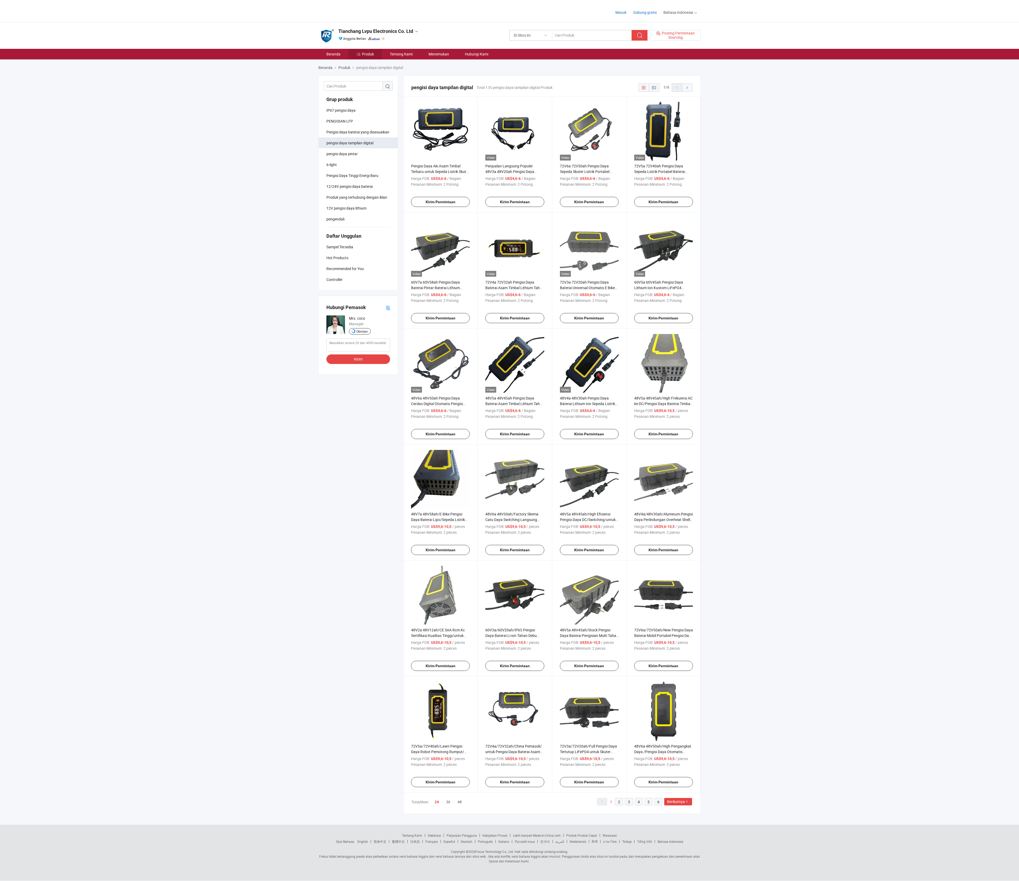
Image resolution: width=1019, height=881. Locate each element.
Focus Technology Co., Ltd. (495, 851)
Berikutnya (676, 801)
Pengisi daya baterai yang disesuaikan (357, 131)
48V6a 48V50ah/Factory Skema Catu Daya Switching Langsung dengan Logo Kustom (511, 519)
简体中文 (380, 841)
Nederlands (578, 841)
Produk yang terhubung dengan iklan (356, 197)
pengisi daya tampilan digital (349, 142)
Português (485, 841)
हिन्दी (595, 841)
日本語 (415, 841)
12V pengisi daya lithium (346, 208)
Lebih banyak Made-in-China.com (537, 835)
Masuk (621, 12)
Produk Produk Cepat (581, 835)
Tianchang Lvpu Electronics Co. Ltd (375, 31)
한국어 (545, 841)
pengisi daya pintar (342, 153)
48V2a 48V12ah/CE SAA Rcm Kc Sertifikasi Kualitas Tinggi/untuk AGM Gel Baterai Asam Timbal (438, 635)
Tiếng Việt (644, 841)
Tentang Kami (401, 54)
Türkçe (627, 841)
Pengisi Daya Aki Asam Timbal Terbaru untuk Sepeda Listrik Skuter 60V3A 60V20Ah (440, 171)
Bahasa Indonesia (670, 841)
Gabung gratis (645, 12)
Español (449, 841)
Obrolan (362, 331)
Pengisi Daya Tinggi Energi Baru (352, 175)
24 (437, 802)
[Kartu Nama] (388, 307)
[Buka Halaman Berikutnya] (687, 88)
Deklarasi (434, 835)
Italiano (503, 841)
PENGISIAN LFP (339, 121)
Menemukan (439, 54)
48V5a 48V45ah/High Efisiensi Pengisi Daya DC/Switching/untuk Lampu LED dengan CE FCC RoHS (588, 519)
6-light (331, 164)
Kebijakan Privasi (494, 835)
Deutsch (466, 841)
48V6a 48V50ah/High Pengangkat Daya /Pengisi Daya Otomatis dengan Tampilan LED (662, 752)
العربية (559, 841)
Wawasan (610, 835)
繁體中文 (398, 841)
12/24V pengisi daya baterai (349, 186)
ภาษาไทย (610, 841)
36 (448, 801)
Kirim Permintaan (440, 202)
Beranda (333, 54)
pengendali (335, 219)
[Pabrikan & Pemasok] (352, 10)
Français (431, 841)
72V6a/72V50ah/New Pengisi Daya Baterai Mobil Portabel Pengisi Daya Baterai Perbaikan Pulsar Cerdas (663, 635)
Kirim (358, 359)
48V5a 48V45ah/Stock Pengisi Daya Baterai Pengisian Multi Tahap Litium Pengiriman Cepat (589, 635)
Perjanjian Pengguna (462, 835)
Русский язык (525, 841)
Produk (368, 54)
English (362, 841)
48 (459, 801)
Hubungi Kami (476, 54)
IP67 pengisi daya (341, 110)
